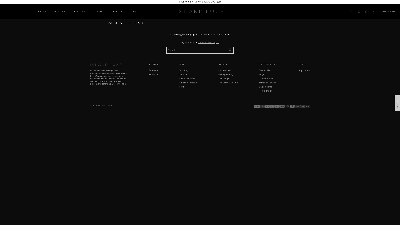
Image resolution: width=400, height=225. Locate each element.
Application (304, 70)
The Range (223, 79)
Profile (182, 87)
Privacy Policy (266, 79)
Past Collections (187, 79)
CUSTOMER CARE (268, 64)
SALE (134, 11)
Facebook (153, 70)
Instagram (153, 74)
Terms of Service (267, 83)
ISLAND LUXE (105, 106)
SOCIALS (153, 64)
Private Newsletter (188, 83)
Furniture (117, 11)
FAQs (262, 74)
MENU (182, 64)
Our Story (184, 70)
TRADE (302, 64)
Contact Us (264, 70)
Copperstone (224, 70)
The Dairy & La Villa (228, 83)
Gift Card (388, 11)
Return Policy (265, 91)
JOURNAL (223, 64)
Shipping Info (265, 87)
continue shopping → (208, 42)
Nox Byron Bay (225, 74)
